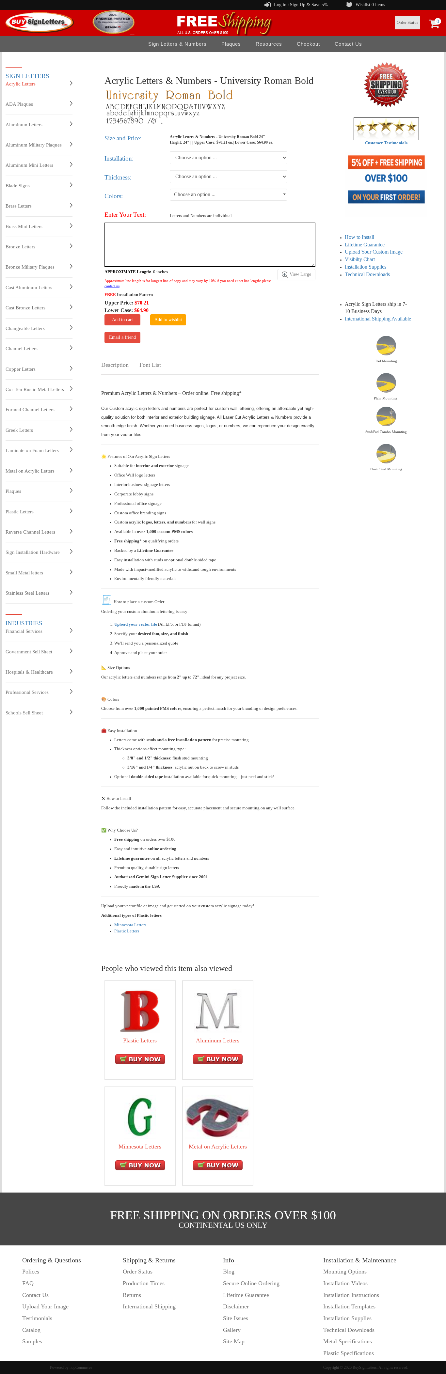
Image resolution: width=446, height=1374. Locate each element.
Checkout (308, 44)
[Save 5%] (386, 184)
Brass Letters (19, 206)
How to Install (359, 237)
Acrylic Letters (21, 83)
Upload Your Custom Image (374, 252)
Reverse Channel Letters (30, 532)
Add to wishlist (168, 319)
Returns (132, 1295)
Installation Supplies (365, 267)
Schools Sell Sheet (24, 712)
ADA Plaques (19, 104)
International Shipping (149, 1306)
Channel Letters (22, 348)
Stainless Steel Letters (27, 593)
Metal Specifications (347, 1341)
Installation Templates (349, 1306)
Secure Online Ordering (251, 1283)
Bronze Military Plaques (30, 267)
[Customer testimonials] (386, 128)
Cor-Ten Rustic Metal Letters (35, 389)
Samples (32, 1341)
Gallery (232, 1330)
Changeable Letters (25, 328)
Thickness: (117, 177)
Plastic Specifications (348, 1353)
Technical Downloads (367, 274)
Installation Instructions (351, 1295)
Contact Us (348, 44)
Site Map (234, 1341)
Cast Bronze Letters (25, 307)
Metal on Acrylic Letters (30, 471)
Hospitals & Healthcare (29, 672)
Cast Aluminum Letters (29, 287)
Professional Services (27, 692)
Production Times (144, 1283)
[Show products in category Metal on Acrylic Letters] (217, 1117)
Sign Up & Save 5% (309, 4)
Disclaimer (236, 1306)
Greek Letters (19, 430)
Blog (228, 1271)
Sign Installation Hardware (33, 552)
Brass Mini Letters (24, 226)
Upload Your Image (45, 1306)
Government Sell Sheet (29, 651)
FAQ (28, 1283)
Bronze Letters (20, 246)
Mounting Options (345, 1271)
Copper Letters (21, 369)
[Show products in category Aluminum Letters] (218, 1010)
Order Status (407, 22)
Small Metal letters (24, 572)
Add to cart (122, 319)
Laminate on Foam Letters (32, 450)
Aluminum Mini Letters (29, 165)
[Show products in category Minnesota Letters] (140, 1117)
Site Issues (235, 1318)
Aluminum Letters (24, 124)
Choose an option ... (194, 194)
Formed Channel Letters (30, 409)
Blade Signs (18, 185)
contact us (111, 286)
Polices (30, 1271)
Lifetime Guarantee (365, 244)
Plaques (13, 491)
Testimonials (37, 1318)
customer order (40, 1353)
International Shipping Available (378, 318)
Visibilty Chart (360, 259)
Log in (280, 4)
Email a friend (122, 337)
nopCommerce (81, 1367)
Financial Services (24, 631)
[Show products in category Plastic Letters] (140, 1010)
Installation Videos (345, 1283)
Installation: (119, 158)
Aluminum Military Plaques (34, 145)
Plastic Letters (20, 511)
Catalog (31, 1330)
